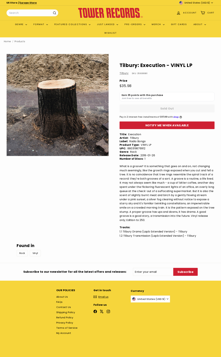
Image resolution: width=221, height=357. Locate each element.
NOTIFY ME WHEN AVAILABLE (167, 125)
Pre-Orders (134, 24)
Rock (22, 253)
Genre (20, 24)
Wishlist (110, 32)
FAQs (59, 302)
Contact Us (63, 307)
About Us (62, 296)
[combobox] (32, 12)
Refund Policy (64, 317)
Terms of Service (66, 328)
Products (20, 41)
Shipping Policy (65, 312)
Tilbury (124, 73)
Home (7, 41)
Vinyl (35, 253)
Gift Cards (179, 24)
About (198, 24)
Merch (157, 24)
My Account (63, 333)
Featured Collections (71, 24)
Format (39, 24)
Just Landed (106, 24)
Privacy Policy (64, 322)
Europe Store (28, 2)
